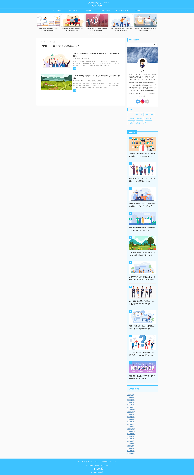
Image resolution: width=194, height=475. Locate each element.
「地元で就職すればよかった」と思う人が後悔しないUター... (145, 29)
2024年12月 (131, 409)
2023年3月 (130, 451)
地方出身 (93, 81)
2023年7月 (130, 441)
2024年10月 (131, 412)
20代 (130, 114)
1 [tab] (88, 35)
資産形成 (89, 10)
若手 (89, 58)
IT (141, 114)
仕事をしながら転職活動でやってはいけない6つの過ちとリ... (121, 29)
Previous (39, 22)
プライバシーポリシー (121, 10)
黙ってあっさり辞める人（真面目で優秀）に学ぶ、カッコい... (97, 29)
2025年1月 (130, 407)
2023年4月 (130, 448)
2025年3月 (130, 402)
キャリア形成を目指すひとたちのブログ (97, 465)
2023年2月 (130, 453)
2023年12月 (131, 429)
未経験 (85, 58)
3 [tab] (92, 35)
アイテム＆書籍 (105, 10)
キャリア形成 (73, 10)
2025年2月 (130, 405)
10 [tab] (107, 35)
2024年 (49, 42)
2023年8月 (130, 439)
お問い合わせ (112, 461)
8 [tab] (103, 35)
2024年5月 (130, 417)
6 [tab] (99, 35)
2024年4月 (130, 419)
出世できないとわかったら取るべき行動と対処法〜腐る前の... (48, 29)
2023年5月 (130, 446)
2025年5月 (130, 400)
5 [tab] (96, 35)
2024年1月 (130, 426)
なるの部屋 (97, 5)
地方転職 (99, 81)
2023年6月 (130, 443)
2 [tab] (90, 35)
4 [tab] (94, 35)
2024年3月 (130, 422)
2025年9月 (130, 395)
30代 (136, 114)
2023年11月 (131, 431)
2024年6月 (130, 414)
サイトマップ (81, 461)
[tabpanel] (48, 23)
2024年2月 (130, 424)
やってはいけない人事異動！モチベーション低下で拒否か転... (72, 29)
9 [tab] (105, 35)
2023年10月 (131, 434)
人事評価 (131, 118)
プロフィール (57, 10)
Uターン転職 (87, 81)
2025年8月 (130, 397)
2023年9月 (130, 436)
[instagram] (142, 101)
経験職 (138, 123)
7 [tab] (101, 35)
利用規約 (137, 10)
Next (155, 22)
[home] (147, 101)
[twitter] (138, 101)
